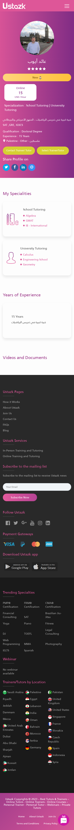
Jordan (11, 770)
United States (60, 710)
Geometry (29, 264)
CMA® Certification (53, 605)
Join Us (7, 413)
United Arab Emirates (13, 727)
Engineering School (35, 259)
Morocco (35, 733)
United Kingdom (54, 701)
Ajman (7, 756)
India (32, 713)
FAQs (6, 425)
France (56, 724)
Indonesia (58, 755)
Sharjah (7, 750)
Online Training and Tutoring (21, 456)
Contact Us (9, 419)
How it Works (11, 402)
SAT (26, 617)
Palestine (35, 692)
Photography (53, 644)
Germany (35, 747)
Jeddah (7, 706)
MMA (27, 644)
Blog (6, 430)
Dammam (9, 712)
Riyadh (7, 699)
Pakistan (57, 692)
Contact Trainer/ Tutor (18, 150)
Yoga (6, 623)
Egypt (33, 699)
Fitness (49, 623)
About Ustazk (11, 408)
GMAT (29, 221)
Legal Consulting (52, 632)
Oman (33, 720)
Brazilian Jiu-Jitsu (53, 615)
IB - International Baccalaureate (36, 227)
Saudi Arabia (15, 692)
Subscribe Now (20, 497)
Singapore (58, 717)
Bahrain (34, 727)
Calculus (28, 254)
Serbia (33, 740)
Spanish (29, 650)
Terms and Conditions (28, 823)
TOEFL (28, 634)
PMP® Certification (10, 605)
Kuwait (11, 763)
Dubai (6, 736)
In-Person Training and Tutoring (23, 450)
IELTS (6, 650)
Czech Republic (54, 739)
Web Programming (11, 642)
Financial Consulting (10, 615)
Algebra (31, 216)
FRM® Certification (31, 605)
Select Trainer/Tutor (53, 150)
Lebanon (35, 706)
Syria (55, 762)
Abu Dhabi (10, 743)
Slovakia (57, 730)
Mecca (7, 719)
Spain (56, 748)
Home (21, 816)
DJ (4, 634)
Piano (27, 623)
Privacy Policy (50, 823)
